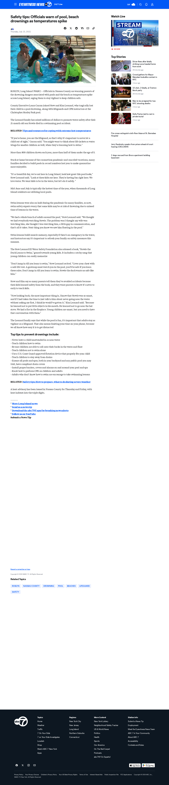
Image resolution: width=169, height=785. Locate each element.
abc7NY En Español (102, 757)
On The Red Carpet (102, 749)
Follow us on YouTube (24, 413)
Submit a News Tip (136, 721)
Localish (40, 741)
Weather (40, 725)
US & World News (101, 729)
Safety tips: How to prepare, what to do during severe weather (57, 381)
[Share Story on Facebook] (65, 28)
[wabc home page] (21, 721)
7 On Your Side (43, 733)
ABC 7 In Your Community (139, 733)
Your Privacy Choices (32, 774)
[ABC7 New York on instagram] (28, 765)
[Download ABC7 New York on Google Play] (148, 765)
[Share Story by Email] (88, 28)
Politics (97, 733)
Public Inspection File (112, 774)
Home (39, 721)
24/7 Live (58, 4)
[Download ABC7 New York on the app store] (135, 765)
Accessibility (133, 741)
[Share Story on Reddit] (76, 28)
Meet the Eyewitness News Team (141, 729)
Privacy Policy (18, 774)
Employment (133, 725)
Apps (39, 753)
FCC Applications (126, 774)
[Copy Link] (93, 28)
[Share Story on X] (71, 28)
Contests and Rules (136, 745)
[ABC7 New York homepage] (35, 4)
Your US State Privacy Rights (68, 774)
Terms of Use (83, 774)
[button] (15, 4)
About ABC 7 (133, 737)
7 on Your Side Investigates (48, 737)
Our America (99, 745)
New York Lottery (101, 721)
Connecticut (74, 737)
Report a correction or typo (20, 569)
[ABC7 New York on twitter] (22, 765)
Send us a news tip (22, 406)
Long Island (74, 729)
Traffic (40, 729)
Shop (39, 745)
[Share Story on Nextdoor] (82, 28)
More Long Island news (25, 403)
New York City (75, 721)
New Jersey (74, 725)
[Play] (134, 33)
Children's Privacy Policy (49, 774)
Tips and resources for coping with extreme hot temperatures (57, 130)
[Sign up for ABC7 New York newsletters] (34, 765)
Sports (96, 741)
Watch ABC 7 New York (47, 749)
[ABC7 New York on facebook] (16, 765)
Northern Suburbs (76, 733)
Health (96, 737)
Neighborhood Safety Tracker (106, 725)
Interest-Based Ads (96, 774)
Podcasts (97, 753)
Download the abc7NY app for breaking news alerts (40, 410)
